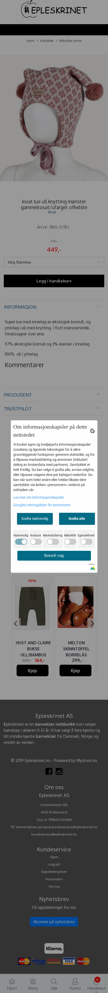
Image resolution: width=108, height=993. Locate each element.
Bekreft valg (54, 555)
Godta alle (77, 519)
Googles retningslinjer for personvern (42, 505)
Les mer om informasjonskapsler (38, 497)
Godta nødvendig (34, 519)
